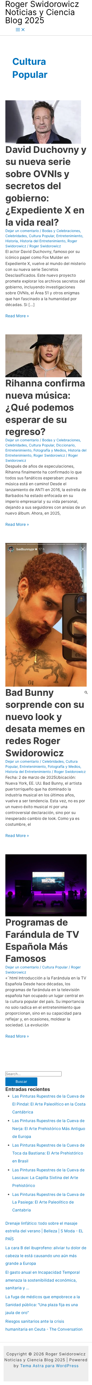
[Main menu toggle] (20, 30)
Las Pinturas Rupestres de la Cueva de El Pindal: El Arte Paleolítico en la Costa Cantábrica (49, 1104)
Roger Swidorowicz (49, 455)
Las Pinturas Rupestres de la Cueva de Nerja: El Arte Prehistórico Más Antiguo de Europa (48, 1128)
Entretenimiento (69, 236)
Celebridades (16, 236)
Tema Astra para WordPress (49, 1365)
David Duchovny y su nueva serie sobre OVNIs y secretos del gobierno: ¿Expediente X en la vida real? (45, 186)
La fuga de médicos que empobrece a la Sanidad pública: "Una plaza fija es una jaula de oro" (42, 1304)
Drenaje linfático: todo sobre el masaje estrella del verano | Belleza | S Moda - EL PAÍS (44, 1231)
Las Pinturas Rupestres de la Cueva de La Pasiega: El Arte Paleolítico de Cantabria (48, 1202)
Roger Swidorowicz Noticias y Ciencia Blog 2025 (42, 12)
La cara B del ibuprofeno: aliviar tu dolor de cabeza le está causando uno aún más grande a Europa (45, 1255)
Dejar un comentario (22, 231)
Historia (11, 241)
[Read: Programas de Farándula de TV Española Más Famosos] (46, 885)
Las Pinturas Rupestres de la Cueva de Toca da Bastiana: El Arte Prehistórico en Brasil (48, 1153)
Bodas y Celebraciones (61, 231)
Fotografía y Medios (49, 450)
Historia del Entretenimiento (42, 241)
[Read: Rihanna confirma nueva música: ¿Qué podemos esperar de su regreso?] (43, 356)
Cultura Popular (41, 236)
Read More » (17, 315)
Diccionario (65, 445)
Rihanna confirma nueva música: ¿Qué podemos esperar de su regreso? (45, 407)
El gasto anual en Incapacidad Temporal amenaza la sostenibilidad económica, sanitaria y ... (42, 1280)
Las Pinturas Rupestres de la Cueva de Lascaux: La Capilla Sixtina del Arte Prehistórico (48, 1178)
